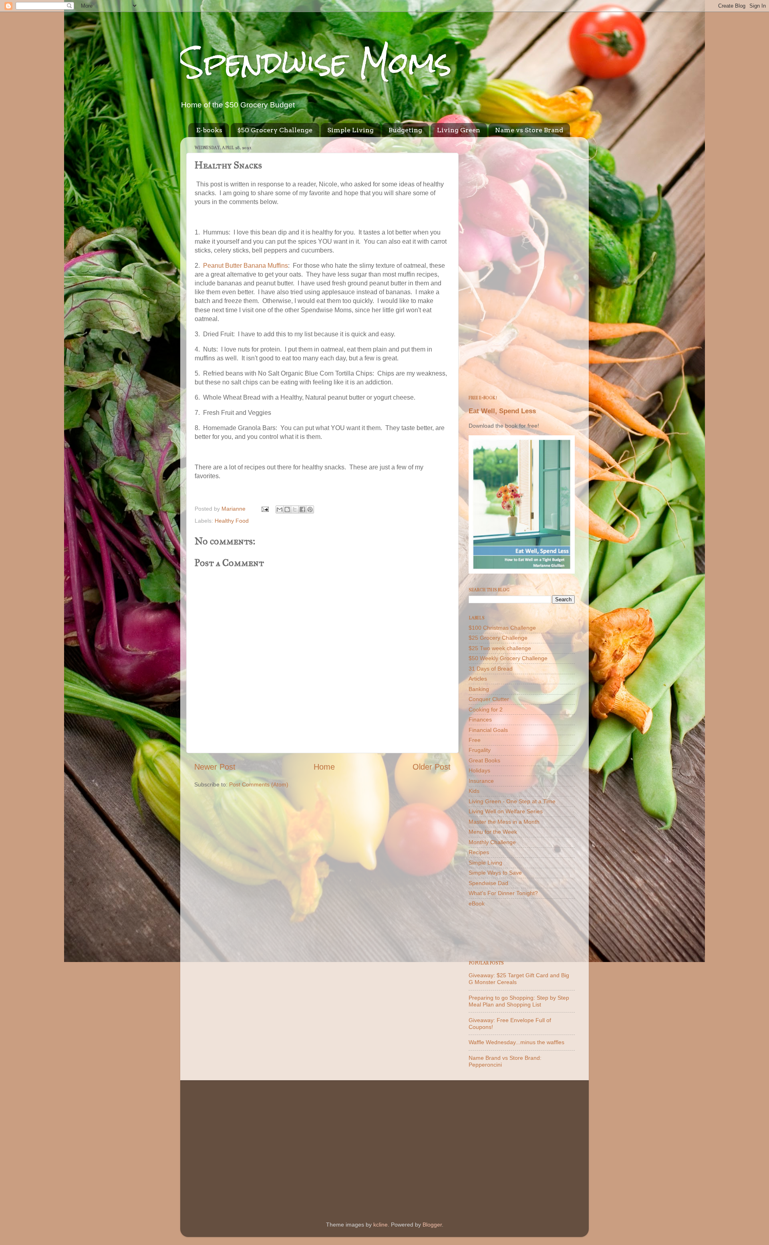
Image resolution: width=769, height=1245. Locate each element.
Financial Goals (488, 730)
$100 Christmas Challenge (502, 628)
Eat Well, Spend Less (502, 411)
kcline (380, 1224)
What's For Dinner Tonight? (503, 893)
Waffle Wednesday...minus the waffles (516, 1042)
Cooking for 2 (486, 709)
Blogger (432, 1224)
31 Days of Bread (491, 668)
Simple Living (350, 130)
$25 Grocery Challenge (498, 638)
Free (475, 740)
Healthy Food (232, 520)
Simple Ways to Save (495, 872)
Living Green (458, 130)
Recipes (479, 852)
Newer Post (215, 766)
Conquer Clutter (489, 699)
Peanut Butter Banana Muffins (245, 265)
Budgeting (405, 130)
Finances (480, 719)
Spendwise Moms (316, 62)
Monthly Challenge (492, 842)
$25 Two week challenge (500, 648)
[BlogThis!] (287, 509)
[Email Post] (264, 508)
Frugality (480, 750)
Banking (479, 689)
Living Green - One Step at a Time (512, 801)
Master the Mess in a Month (504, 822)
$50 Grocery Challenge (274, 130)
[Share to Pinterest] (310, 509)
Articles (478, 678)
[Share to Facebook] (302, 509)
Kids (474, 791)
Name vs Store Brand (529, 130)
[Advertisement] (522, 263)
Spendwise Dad (488, 883)
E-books (209, 130)
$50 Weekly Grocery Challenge (508, 658)
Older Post (432, 766)
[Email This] (280, 509)
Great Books (484, 760)
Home (324, 766)
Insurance (481, 781)
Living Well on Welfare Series (506, 811)
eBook (477, 903)
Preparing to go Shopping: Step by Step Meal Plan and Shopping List (519, 1001)
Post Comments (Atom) (258, 784)
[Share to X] (295, 509)
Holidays (479, 770)
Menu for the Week (493, 832)
